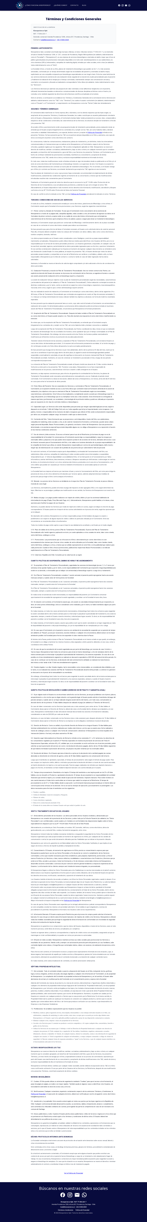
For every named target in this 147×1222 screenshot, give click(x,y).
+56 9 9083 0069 (63, 40)
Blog (84, 5)
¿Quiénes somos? (60, 5)
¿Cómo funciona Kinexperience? (38, 5)
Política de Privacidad (95, 132)
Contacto (74, 5)
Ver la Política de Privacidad (73, 1173)
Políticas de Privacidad (78, 194)
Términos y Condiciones (65, 1210)
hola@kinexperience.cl (48, 40)
